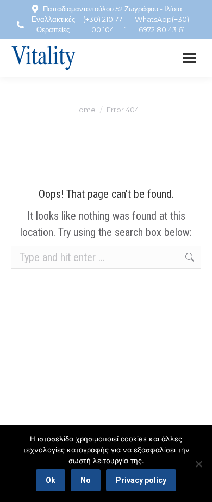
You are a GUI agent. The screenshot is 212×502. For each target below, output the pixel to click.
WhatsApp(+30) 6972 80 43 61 (162, 24)
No (85, 480)
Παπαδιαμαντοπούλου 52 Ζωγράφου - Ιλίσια (112, 8)
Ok (50, 480)
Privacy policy (141, 480)
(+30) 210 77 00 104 (102, 24)
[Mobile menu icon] (189, 58)
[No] (198, 463)
